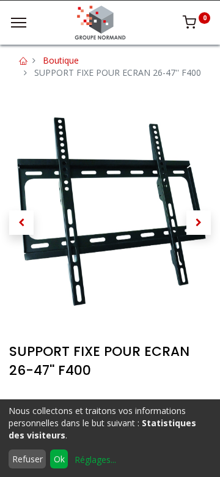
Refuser (27, 459)
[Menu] (19, 22)
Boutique (61, 60)
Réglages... (95, 459)
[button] (21, 222)
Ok (59, 459)
